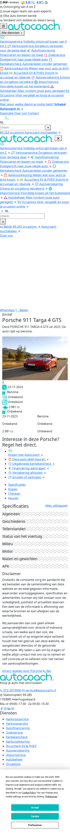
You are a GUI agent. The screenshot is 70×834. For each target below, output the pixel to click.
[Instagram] (5, 708)
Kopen (12, 489)
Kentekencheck (17, 737)
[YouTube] (12, 708)
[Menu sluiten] (58, 138)
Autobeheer (14, 759)
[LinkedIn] (8, 708)
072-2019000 (12, 690)
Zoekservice (14, 732)
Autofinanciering (18, 728)
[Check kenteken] (48, 127)
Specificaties (17, 485)
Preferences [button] (51, 796)
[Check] (3, 221)
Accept (35, 807)
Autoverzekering (17, 750)
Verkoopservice (17, 724)
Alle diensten (10, 33)
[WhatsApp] (2, 118)
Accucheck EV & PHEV (21, 746)
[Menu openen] (3, 26)
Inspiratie (6, 113)
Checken (14, 494)
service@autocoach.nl (40, 690)
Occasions (13, 764)
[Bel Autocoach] (7, 118)
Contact (33, 113)
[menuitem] (35, 41)
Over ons (20, 113)
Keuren (13, 498)
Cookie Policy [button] (28, 792)
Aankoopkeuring (18, 741)
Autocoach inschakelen (41, 132)
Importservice (16, 755)
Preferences (35, 825)
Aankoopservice (17, 719)
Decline (35, 816)
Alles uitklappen (56, 506)
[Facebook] (1, 708)
